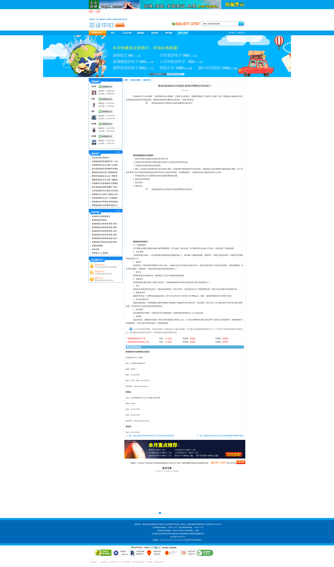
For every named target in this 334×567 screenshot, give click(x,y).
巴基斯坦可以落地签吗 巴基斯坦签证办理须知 (106, 183)
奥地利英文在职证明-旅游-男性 (104, 242)
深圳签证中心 (115, 562)
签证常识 (147, 80)
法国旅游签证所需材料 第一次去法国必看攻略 (106, 161)
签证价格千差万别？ (176, 74)
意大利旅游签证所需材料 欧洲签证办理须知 (106, 169)
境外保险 (168, 33)
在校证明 (95, 249)
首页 (113, 33)
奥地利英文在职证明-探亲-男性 (104, 227)
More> (119, 152)
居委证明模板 (97, 246)
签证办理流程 (125, 562)
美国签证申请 (158, 562)
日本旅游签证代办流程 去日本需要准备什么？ (106, 191)
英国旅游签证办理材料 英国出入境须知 (106, 205)
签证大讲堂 (182, 33)
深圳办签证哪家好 (138, 562)
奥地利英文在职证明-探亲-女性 (104, 224)
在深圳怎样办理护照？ (101, 158)
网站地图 (149, 562)
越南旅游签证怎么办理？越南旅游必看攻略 (106, 180)
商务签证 (155, 33)
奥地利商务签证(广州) (137, 339)
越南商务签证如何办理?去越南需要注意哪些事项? (224, 436)
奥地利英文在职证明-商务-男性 (104, 235)
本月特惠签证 (158, 74)
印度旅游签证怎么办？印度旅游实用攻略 (106, 198)
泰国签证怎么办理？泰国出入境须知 (106, 194)
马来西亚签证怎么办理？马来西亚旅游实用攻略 (106, 165)
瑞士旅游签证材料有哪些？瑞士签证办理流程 (106, 187)
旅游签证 (140, 33)
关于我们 (232, 33)
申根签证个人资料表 (100, 253)
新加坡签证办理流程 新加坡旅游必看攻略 (106, 202)
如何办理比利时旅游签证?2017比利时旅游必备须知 (153, 436)
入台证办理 (126, 33)
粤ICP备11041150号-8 (177, 537)
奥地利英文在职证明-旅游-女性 (104, 238)
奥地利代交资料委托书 (101, 216)
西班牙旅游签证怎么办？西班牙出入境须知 (106, 176)
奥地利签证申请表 (99, 220)
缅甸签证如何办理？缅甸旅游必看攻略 (106, 172)
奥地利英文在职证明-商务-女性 (104, 231)
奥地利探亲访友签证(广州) (138, 342)
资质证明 (240, 33)
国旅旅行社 (105, 562)
